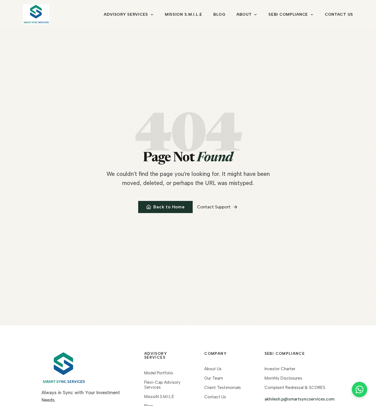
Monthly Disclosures (283, 378)
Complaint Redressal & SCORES (295, 387)
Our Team (213, 378)
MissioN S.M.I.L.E (183, 14)
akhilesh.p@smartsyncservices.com (299, 399)
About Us (213, 368)
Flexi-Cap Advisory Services (162, 385)
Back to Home (168, 207)
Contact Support (214, 206)
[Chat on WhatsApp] (359, 389)
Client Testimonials (222, 387)
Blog (219, 14)
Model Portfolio (158, 372)
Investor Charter (280, 368)
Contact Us (339, 14)
